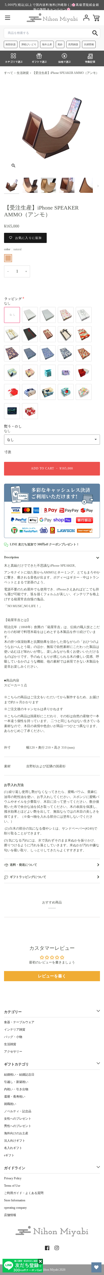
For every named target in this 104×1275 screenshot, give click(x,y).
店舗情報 (10, 1215)
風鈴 (60, 44)
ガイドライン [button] (14, 1168)
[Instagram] (57, 1248)
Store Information (14, 1200)
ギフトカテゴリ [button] (16, 1064)
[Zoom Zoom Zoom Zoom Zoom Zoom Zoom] (52, 127)
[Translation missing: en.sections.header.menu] (7, 18)
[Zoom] (13, 165)
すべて (8, 73)
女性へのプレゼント (17, 1118)
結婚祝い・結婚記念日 (19, 1074)
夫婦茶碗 (89, 44)
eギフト (9, 1155)
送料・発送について (23, 865)
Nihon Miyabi (50, 1269)
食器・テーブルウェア (19, 1022)
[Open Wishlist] (96, 1267)
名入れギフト (13, 1148)
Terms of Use (12, 1185)
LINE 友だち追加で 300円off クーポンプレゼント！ (44, 544)
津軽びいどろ (28, 44)
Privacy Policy (12, 1178)
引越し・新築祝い (16, 1082)
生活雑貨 (23, 73)
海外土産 (47, 44)
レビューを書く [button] (52, 976)
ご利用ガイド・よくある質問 (23, 1193)
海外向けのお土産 (16, 1133)
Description (11, 557)
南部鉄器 (11, 44)
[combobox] (52, 33)
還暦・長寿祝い (14, 1096)
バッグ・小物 (13, 1037)
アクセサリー (13, 1051)
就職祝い (10, 1104)
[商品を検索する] (95, 33)
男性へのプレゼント (17, 1126)
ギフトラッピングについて (28, 877)
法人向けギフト (14, 1140)
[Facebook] (47, 1248)
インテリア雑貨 (14, 1029)
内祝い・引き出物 (16, 1089)
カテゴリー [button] (13, 1012)
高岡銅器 (73, 44)
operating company (15, 1207)
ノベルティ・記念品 (17, 1111)
